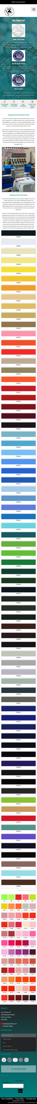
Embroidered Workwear (10, 1050)
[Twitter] (9, 1060)
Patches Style (7, 1039)
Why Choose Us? (8, 1035)
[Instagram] (26, 1060)
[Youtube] (15, 1060)
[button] (33, 9)
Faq (4, 1042)
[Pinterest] (21, 1060)
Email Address (7, 1083)
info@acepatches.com (10, 1023)
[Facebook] (4, 1060)
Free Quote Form (31, 1099)
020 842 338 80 (8, 1026)
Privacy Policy (7, 1046)
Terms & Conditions (7, 1099)
